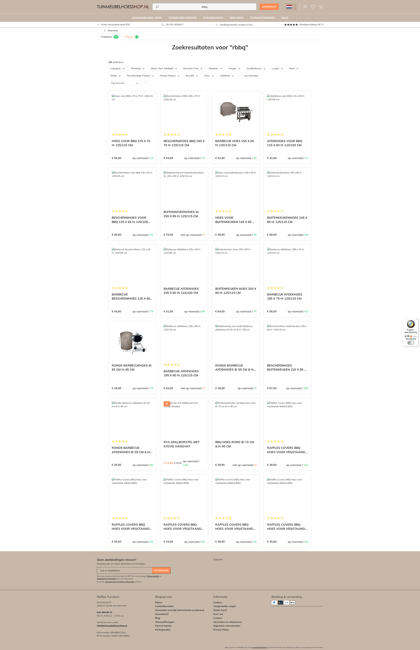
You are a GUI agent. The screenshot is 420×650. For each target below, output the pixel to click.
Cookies (217, 602)
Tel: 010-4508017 (175, 24)
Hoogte (232, 68)
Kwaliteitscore (254, 68)
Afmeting (136, 68)
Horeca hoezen (163, 625)
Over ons (218, 614)
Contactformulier (164, 606)
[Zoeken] (157, 7)
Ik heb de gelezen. (119, 582)
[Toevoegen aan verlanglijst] (150, 96)
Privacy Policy (221, 629)
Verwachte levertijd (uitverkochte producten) (179, 610)
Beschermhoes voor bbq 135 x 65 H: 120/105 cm (130, 220)
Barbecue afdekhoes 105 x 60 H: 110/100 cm (181, 291)
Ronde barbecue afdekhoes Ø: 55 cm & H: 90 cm (131, 450)
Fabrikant (225, 75)
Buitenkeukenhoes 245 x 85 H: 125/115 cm (287, 220)
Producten (109, 36)
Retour (158, 602)
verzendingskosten (259, 647)
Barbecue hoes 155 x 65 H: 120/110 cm (234, 143)
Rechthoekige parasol (138, 75)
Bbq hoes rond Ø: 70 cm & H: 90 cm (234, 444)
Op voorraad (251, 75)
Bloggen (131, 36)
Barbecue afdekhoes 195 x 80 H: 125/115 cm (181, 373)
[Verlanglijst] (313, 6)
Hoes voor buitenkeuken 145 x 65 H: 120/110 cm (235, 220)
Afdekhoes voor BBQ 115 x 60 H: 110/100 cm (284, 143)
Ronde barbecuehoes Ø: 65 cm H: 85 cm (132, 367)
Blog (157, 618)
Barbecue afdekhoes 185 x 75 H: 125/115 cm (284, 296)
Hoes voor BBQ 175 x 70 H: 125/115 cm (131, 143)
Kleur (207, 75)
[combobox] (204, 6)
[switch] (411, 343)
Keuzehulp (269, 6)
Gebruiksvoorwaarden (106, 578)
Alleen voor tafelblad (162, 68)
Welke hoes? (220, 610)
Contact (217, 618)
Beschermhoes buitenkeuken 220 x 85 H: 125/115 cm (287, 368)
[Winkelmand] (321, 6)
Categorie (115, 68)
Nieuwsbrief (161, 614)
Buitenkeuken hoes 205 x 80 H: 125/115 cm (235, 291)
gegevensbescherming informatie (119, 582)
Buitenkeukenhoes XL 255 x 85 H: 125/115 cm (181, 214)
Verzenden (161, 570)
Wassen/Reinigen (164, 621)
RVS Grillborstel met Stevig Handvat (182, 444)
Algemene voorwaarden (226, 625)
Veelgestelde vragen (224, 606)
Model (113, 75)
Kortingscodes (163, 629)
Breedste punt (191, 68)
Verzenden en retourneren (227, 621)
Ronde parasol (168, 75)
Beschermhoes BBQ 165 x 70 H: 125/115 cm (184, 143)
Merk (291, 68)
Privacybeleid (153, 576)
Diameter (213, 68)
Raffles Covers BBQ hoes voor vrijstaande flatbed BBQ (287, 450)
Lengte (275, 68)
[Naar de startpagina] (123, 6)
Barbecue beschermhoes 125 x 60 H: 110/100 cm (131, 297)
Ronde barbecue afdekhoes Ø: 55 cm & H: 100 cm (234, 368)
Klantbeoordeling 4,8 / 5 (311, 24)
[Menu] (416, 320)
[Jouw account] (305, 6)
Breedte (190, 75)
